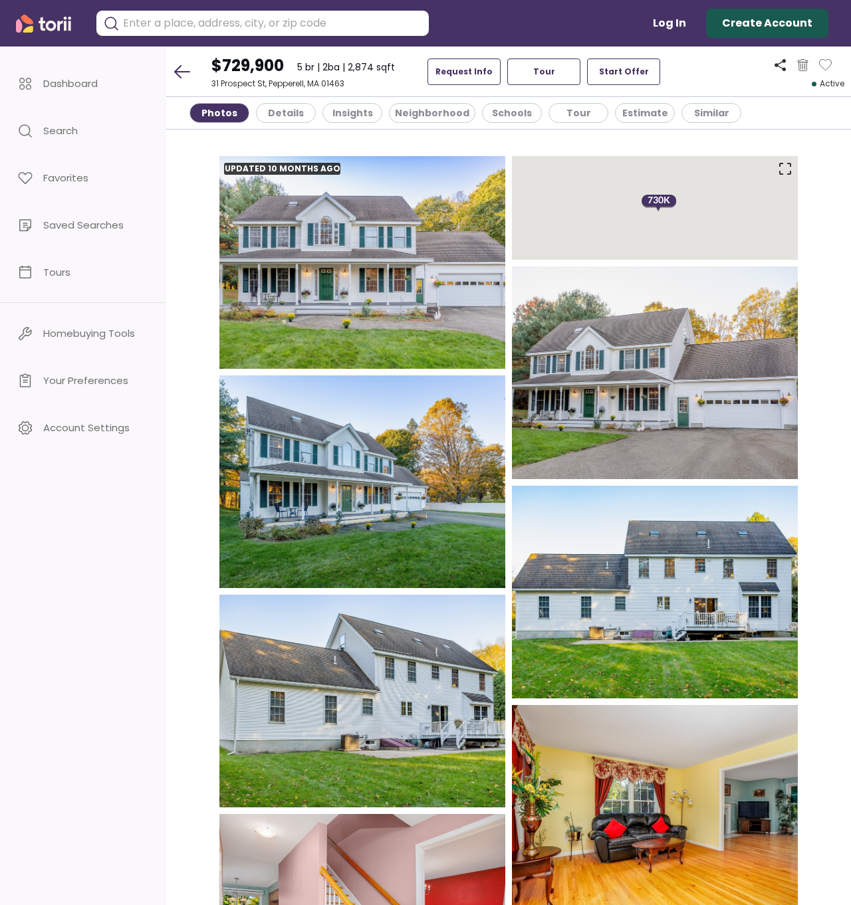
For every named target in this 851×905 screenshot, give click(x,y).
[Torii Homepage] (49, 24)
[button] (83, 83)
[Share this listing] (780, 64)
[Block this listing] (802, 65)
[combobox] (272, 23)
